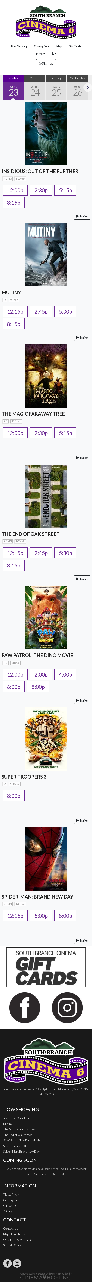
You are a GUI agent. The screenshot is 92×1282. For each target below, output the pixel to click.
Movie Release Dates (46, 1174)
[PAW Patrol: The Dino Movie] (46, 617)
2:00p (40, 674)
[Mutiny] (46, 254)
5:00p (40, 915)
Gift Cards (75, 46)
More (39, 53)
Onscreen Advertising (17, 1239)
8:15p (13, 202)
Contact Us (10, 1228)
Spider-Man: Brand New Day (21, 1151)
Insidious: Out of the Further (22, 1118)
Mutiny (7, 1123)
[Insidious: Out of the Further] (46, 133)
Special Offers (12, 1245)
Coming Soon (42, 46)
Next (87, 87)
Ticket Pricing (11, 1194)
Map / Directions (14, 1234)
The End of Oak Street (17, 1135)
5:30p (65, 311)
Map (59, 46)
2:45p (40, 311)
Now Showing (19, 46)
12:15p (15, 311)
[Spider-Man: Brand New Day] (46, 858)
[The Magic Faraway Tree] (46, 375)
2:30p (40, 190)
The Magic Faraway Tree (19, 1129)
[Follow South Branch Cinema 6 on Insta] (17, 1263)
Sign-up (47, 63)
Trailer (83, 216)
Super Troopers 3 (14, 1146)
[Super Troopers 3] (46, 738)
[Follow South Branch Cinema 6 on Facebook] (7, 1263)
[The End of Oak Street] (46, 496)
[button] (53, 54)
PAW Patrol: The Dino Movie (21, 1140)
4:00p (65, 674)
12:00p (15, 190)
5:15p (65, 190)
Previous (4, 87)
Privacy (8, 1211)
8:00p (38, 687)
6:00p (13, 687)
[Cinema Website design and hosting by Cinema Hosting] (46, 1276)
